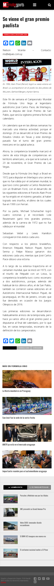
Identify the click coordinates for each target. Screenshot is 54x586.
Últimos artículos (40, 487)
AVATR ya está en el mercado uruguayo (18, 444)
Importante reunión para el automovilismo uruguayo (24, 471)
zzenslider (37, 348)
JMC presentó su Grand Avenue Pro (33, 509)
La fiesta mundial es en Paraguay (16, 391)
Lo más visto (16, 487)
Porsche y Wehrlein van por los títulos (34, 495)
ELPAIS (3, 583)
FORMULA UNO (24, 348)
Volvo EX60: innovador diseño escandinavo (31, 524)
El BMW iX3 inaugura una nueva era (33, 536)
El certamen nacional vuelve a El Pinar (34, 550)
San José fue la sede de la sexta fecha (18, 417)
